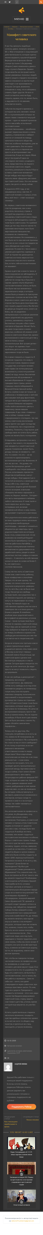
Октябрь (10, 29)
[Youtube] (5, 2)
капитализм (27, 1051)
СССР (18, 1053)
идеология (11, 1051)
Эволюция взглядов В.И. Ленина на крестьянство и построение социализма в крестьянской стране (21, 1181)
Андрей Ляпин (21, 1064)
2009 (37, 26)
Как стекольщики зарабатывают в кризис (10, 1124)
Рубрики (14, 26)
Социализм (11, 1053)
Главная (6, 26)
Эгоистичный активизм (21, 1205)
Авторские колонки (26, 26)
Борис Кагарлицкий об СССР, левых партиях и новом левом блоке (21, 1154)
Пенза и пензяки (32, 1120)
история (19, 1051)
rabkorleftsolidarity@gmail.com (22, 1221)
